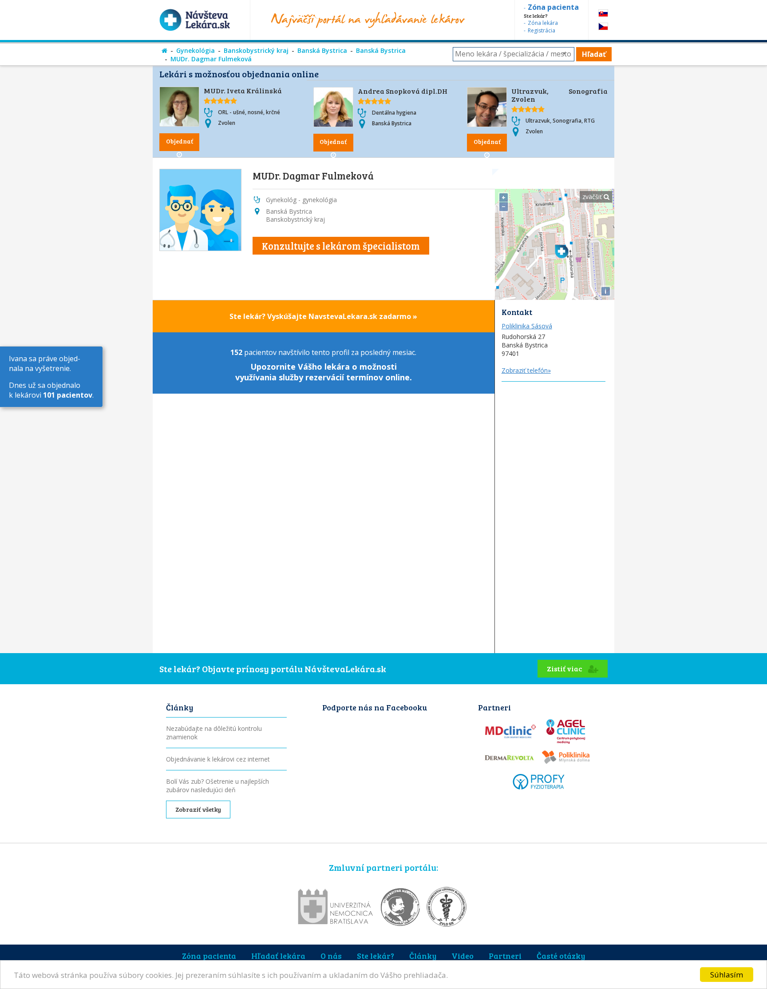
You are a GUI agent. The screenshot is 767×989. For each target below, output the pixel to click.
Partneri (505, 955)
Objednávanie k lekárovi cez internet (218, 759)
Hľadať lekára (278, 955)
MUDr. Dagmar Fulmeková (211, 59)
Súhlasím (726, 974)
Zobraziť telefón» (526, 370)
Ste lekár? (375, 955)
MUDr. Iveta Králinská (243, 90)
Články (422, 955)
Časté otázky (561, 955)
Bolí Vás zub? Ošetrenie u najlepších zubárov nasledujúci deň (217, 785)
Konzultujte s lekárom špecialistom (341, 245)
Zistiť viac (565, 668)
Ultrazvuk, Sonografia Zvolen (559, 95)
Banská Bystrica (322, 50)
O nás (331, 955)
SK (603, 13)
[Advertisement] (554, 515)
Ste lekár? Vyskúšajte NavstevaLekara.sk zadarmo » (323, 316)
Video (462, 955)
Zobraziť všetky (198, 809)
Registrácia (541, 30)
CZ (603, 26)
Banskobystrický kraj (256, 50)
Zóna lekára (543, 23)
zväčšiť (593, 196)
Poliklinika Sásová (527, 326)
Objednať (179, 141)
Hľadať (594, 54)
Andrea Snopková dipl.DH (402, 91)
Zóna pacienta (209, 955)
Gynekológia (195, 50)
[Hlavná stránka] (164, 50)
